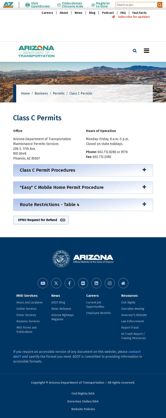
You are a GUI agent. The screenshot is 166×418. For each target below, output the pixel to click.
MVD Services (27, 296)
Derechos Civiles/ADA (83, 401)
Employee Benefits (98, 313)
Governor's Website (134, 315)
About (64, 13)
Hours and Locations (29, 302)
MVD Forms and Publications (26, 330)
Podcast (108, 13)
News (78, 13)
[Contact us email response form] (123, 283)
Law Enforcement (132, 321)
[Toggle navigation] (153, 51)
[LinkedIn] (96, 283)
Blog (92, 13)
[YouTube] (43, 283)
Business (41, 93)
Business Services (28, 321)
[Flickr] (83, 283)
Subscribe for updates (134, 17)
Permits (59, 93)
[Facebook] (70, 283)
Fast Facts (139, 13)
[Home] (28, 51)
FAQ (123, 13)
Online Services (26, 309)
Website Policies (83, 409)
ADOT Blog (58, 302)
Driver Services (26, 315)
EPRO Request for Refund (37, 220)
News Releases (61, 309)
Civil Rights (128, 302)
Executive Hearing (132, 309)
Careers (47, 13)
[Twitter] (56, 283)
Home (25, 93)
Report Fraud (129, 327)
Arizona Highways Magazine (62, 317)
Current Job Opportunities (95, 304)
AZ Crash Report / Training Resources (133, 336)
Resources (129, 296)
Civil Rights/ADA (83, 393)
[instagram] (110, 283)
